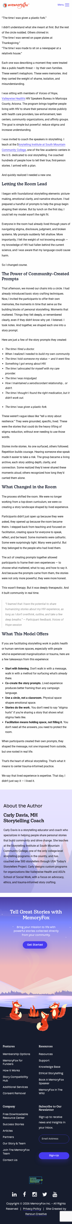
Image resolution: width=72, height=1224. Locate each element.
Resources (46, 1054)
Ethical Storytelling (51, 1073)
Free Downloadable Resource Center (15, 1116)
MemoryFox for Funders (13, 1062)
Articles (8, 1131)
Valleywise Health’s (13, 98)
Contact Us (10, 1160)
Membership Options (16, 1054)
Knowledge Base (49, 1067)
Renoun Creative (36, 1214)
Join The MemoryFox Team (16, 1152)
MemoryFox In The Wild (50, 1092)
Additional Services (15, 1087)
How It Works (11, 1070)
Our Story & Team (14, 1143)
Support (44, 1060)
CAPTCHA (46, 1149)
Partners (8, 1137)
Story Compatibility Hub (15, 1079)
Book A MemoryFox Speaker (51, 1082)
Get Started (35, 945)
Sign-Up (54, 1155)
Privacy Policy (32, 1209)
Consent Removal (14, 1093)
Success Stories (13, 1124)
